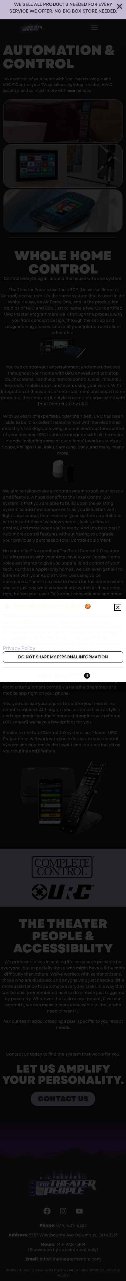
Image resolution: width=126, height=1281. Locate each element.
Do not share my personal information (63, 657)
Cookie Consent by (59, 675)
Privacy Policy (19, 648)
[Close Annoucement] (119, 6)
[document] (63, 640)
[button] (117, 607)
